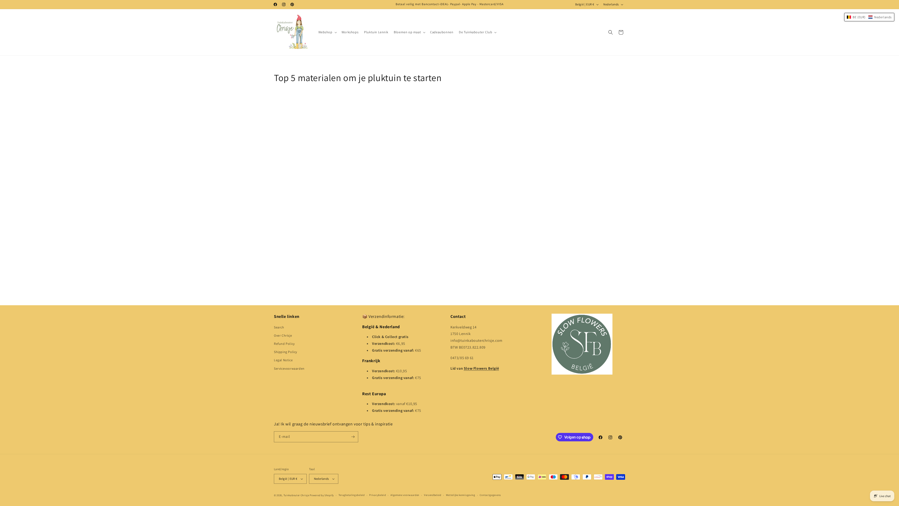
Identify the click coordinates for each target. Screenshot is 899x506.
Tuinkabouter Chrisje (297, 495)
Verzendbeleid (432, 495)
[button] (327, 32)
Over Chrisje (283, 335)
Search (279, 327)
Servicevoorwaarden (289, 368)
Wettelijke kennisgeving (460, 495)
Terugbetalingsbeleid (352, 495)
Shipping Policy (285, 352)
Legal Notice (283, 360)
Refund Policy (284, 344)
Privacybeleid (377, 495)
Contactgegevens (490, 495)
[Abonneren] (353, 436)
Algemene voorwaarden (405, 495)
